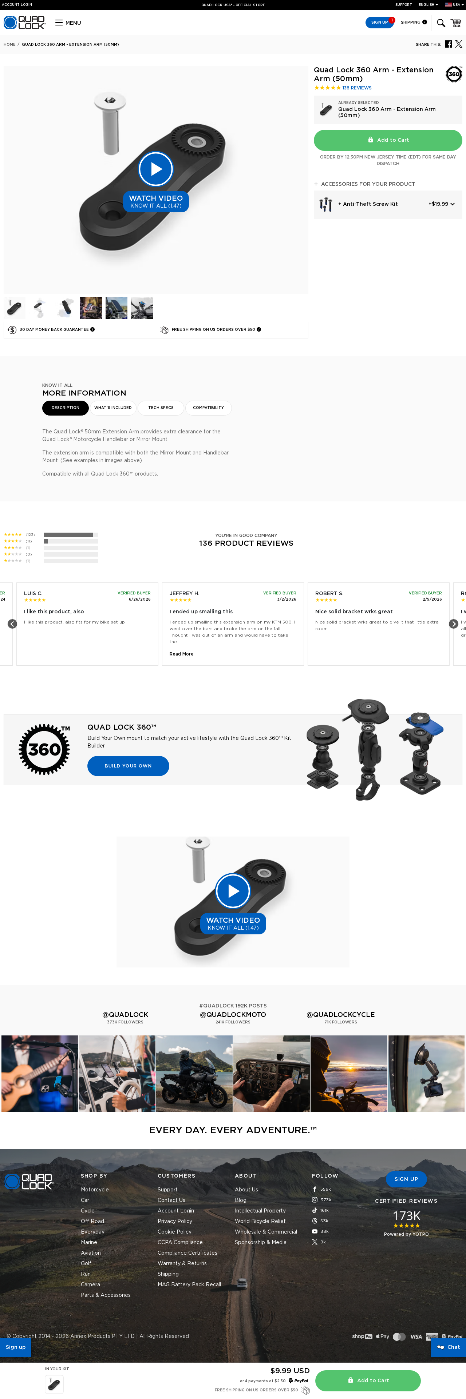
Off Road (92, 1221)
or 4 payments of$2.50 (263, 1381)
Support (403, 5)
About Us (246, 1189)
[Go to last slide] (12, 624)
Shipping (411, 22)
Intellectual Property (260, 1211)
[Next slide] (454, 624)
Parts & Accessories (106, 1295)
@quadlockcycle (341, 1015)
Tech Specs (161, 408)
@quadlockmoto (233, 1015)
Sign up (15, 1347)
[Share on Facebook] (448, 43)
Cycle (88, 1211)
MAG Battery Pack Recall (189, 1284)
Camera (90, 1284)
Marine (89, 1242)
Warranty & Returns (182, 1263)
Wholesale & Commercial (266, 1232)
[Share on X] (458, 43)
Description (65, 408)
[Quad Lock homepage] (25, 28)
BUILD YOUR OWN (128, 766)
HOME (10, 45)
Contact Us (171, 1200)
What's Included (113, 408)
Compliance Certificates (187, 1253)
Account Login (176, 1211)
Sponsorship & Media (261, 1242)
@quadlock (125, 1015)
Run (86, 1274)
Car (85, 1200)
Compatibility (208, 408)
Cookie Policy (174, 1232)
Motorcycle (95, 1189)
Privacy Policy (175, 1221)
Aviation (91, 1253)
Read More (182, 654)
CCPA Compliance (180, 1242)
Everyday (92, 1232)
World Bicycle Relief (260, 1221)
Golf (86, 1263)
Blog (240, 1200)
